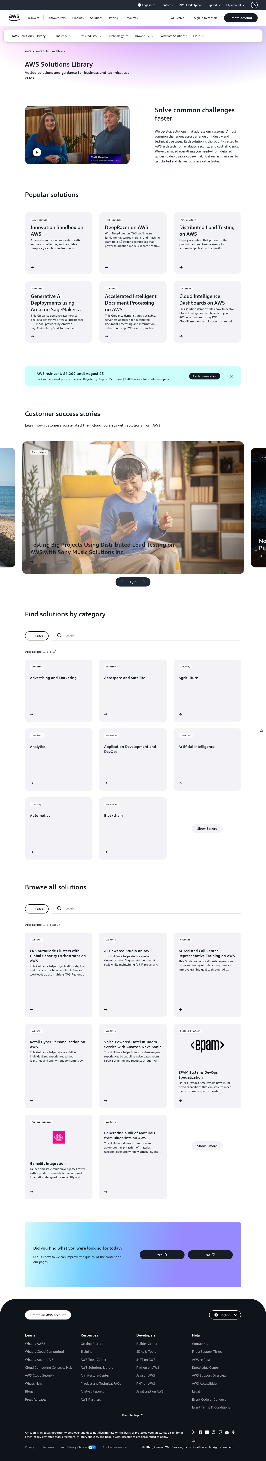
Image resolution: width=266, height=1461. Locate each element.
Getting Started (92, 1343)
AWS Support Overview (209, 1375)
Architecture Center (95, 1375)
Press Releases (35, 1399)
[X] (193, 1433)
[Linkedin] (207, 1433)
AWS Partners (91, 1399)
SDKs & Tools (146, 1351)
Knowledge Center (205, 1367)
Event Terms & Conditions (211, 1407)
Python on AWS (147, 1367)
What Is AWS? (35, 1343)
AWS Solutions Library (97, 1367)
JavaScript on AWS (150, 1391)
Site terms (47, 1447)
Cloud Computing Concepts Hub (48, 1367)
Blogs (29, 1391)
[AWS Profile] (254, 5)
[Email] (193, 1441)
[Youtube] (227, 1433)
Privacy (29, 1447)
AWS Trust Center (93, 1359)
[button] (56, 18)
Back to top (130, 1415)
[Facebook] (200, 1433)
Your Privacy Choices (74, 1447)
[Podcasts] (233, 1433)
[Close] (231, 376)
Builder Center (147, 1343)
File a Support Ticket (207, 1351)
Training (86, 1351)
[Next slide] (145, 582)
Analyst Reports (92, 1391)
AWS (28, 51)
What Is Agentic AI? (39, 1359)
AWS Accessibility (205, 1383)
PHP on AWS (145, 1383)
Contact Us (200, 1343)
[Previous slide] (120, 582)
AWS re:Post (201, 1359)
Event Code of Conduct (209, 1399)
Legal (196, 1391)
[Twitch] (220, 1433)
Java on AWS (145, 1375)
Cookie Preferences (115, 1447)
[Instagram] (213, 1433)
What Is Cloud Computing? (44, 1351)
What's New (33, 1383)
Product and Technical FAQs (101, 1383)
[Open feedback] (261, 730)
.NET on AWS (145, 1359)
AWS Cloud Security (39, 1375)
